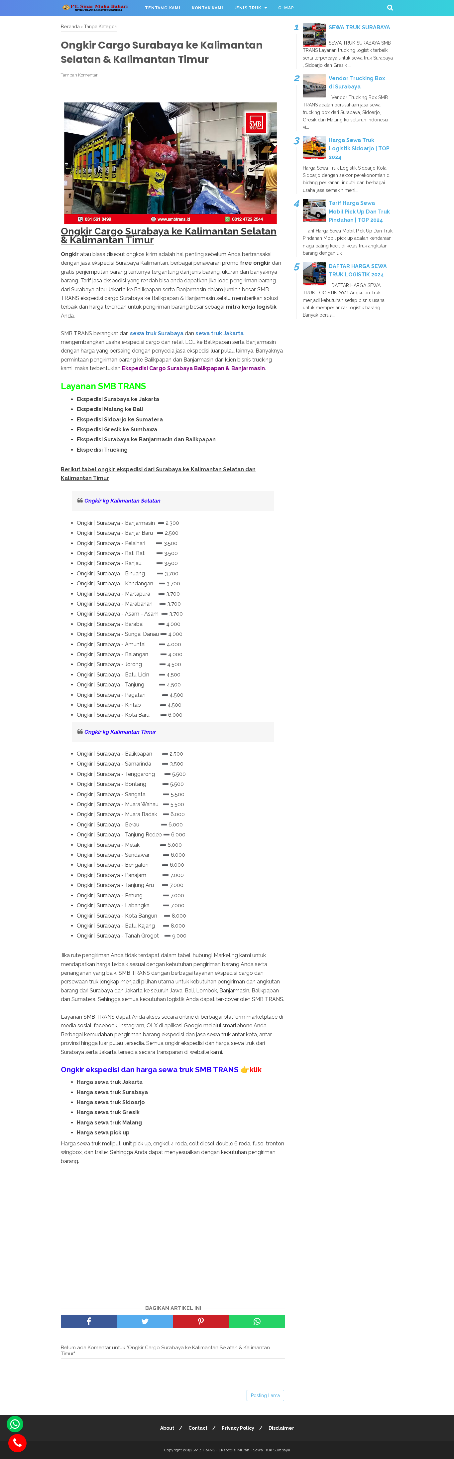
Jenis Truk (248, 8)
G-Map (286, 8)
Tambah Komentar (79, 75)
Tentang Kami (162, 8)
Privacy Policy (238, 1428)
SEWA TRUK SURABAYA (359, 27)
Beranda (70, 26)
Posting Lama (265, 1395)
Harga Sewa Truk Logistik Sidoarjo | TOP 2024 (359, 148)
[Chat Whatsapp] (15, 1424)
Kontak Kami (207, 8)
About (167, 1428)
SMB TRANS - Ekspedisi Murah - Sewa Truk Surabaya (241, 1450)
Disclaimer (281, 1428)
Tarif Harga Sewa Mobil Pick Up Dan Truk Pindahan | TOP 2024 (359, 211)
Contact (197, 1428)
